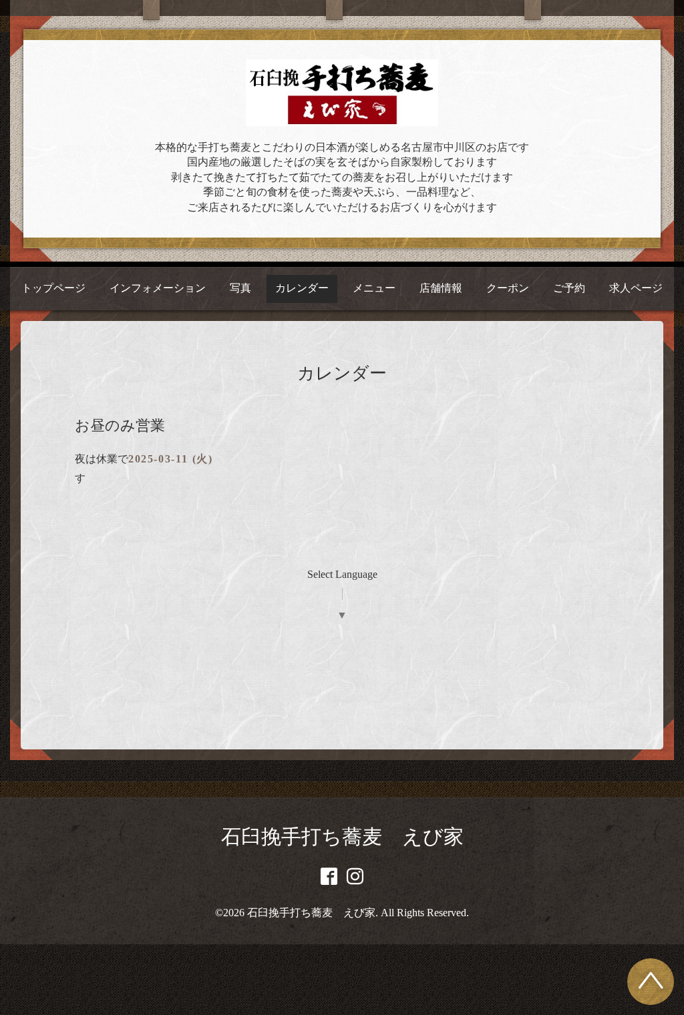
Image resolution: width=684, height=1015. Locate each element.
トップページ (53, 288)
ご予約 (569, 288)
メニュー (374, 288)
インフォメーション (158, 288)
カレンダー (302, 288)
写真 (240, 288)
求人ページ (636, 288)
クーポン (507, 288)
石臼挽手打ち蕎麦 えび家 (342, 836)
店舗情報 (440, 288)
